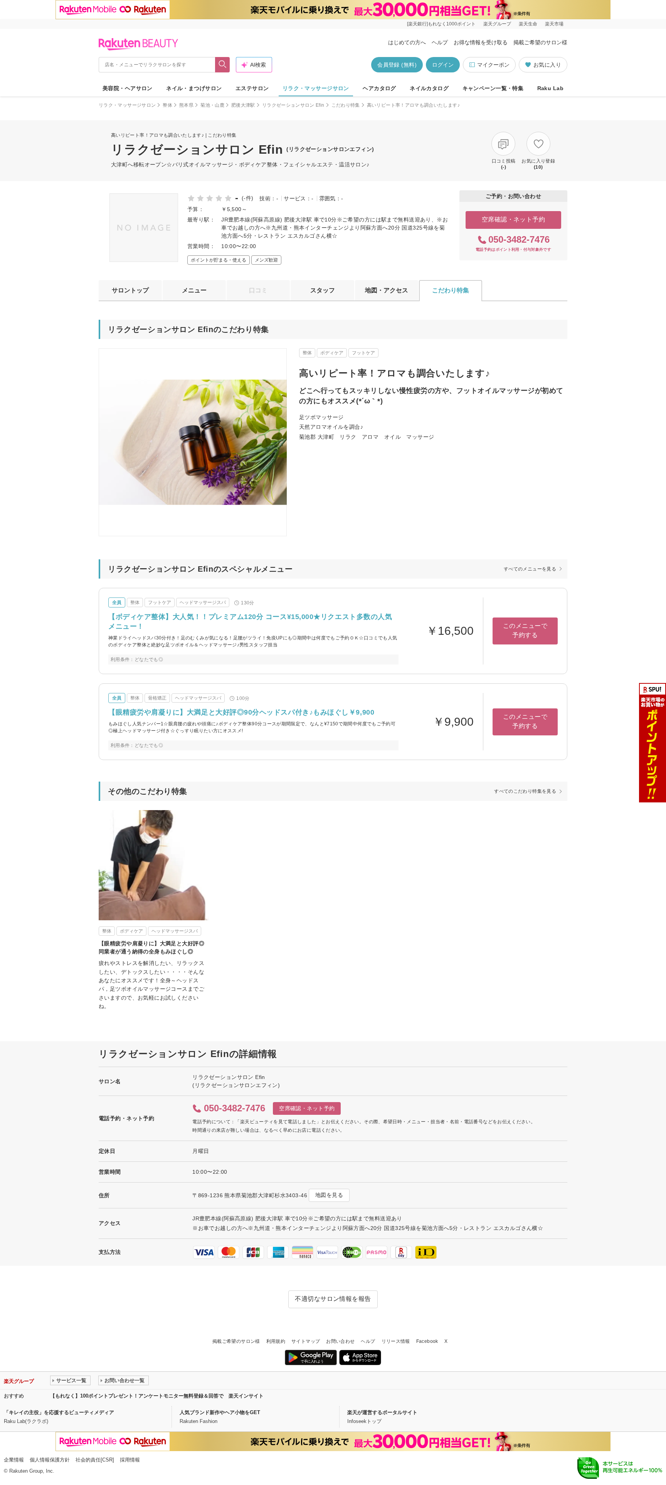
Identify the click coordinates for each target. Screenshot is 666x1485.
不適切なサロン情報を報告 (333, 1298)
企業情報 (14, 1460)
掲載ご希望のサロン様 (540, 42)
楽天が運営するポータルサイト (382, 1412)
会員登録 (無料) (397, 65)
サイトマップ (305, 1341)
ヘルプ (440, 42)
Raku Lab (550, 88)
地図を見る (329, 1195)
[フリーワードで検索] (222, 64)
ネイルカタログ (429, 88)
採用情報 (130, 1460)
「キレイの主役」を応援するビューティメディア (59, 1412)
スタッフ (322, 290)
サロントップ (130, 290)
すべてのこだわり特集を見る (525, 791)
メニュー (194, 290)
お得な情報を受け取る (481, 42)
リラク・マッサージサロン (316, 88)
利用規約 (275, 1341)
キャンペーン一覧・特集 (493, 88)
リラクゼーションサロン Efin (293, 105)
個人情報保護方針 (50, 1460)
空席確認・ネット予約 (513, 219)
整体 (167, 105)
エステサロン (252, 88)
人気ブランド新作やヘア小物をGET (220, 1412)
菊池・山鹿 (212, 105)
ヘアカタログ (379, 88)
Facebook (427, 1341)
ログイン (443, 65)
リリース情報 (396, 1341)
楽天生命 (528, 24)
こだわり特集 (345, 105)
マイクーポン (493, 65)
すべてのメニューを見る (530, 569)
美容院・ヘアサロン (128, 88)
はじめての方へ (407, 42)
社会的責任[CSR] (95, 1460)
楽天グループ (497, 24)
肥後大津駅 (243, 105)
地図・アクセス (386, 290)
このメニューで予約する (525, 630)
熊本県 (186, 105)
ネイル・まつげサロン (194, 88)
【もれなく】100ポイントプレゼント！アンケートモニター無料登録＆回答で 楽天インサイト (157, 1396)
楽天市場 (554, 24)
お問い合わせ (340, 1341)
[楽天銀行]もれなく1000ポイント (441, 24)
